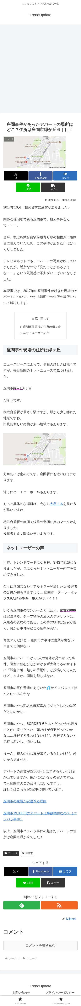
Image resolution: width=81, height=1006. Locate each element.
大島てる (56, 504)
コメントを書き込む (40, 945)
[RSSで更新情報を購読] (59, 905)
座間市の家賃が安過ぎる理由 (25, 801)
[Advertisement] (40, 69)
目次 (35, 318)
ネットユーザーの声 (36, 332)
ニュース (13, 853)
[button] (53, 187)
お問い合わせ (21, 992)
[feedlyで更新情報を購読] (21, 905)
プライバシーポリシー (60, 992)
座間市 (29, 853)
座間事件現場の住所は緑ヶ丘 (42, 326)
